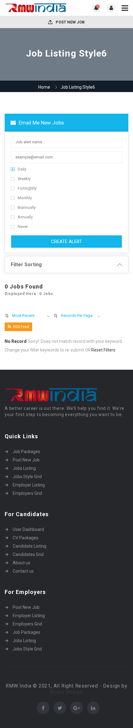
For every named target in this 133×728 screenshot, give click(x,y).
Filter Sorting (26, 264)
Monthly (25, 198)
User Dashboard (28, 529)
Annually (25, 217)
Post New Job (70, 22)
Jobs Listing (24, 468)
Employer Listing (29, 484)
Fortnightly (27, 188)
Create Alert (66, 241)
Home (44, 87)
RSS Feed (21, 327)
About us (21, 562)
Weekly (24, 178)
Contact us (23, 571)
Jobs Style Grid (27, 476)
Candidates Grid (28, 554)
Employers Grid (27, 493)
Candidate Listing (29, 546)
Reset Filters (103, 349)
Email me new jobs (40, 123)
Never (23, 226)
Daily (22, 169)
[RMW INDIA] (35, 8)
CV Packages (25, 537)
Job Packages (26, 451)
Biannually (27, 207)
